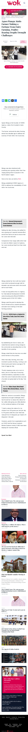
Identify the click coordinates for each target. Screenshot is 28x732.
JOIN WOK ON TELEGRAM (15, 66)
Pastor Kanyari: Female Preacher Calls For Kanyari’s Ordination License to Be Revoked (20, 478)
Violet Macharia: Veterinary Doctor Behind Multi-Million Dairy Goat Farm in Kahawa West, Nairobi (7, 478)
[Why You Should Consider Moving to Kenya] (14, 564)
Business (4, 572)
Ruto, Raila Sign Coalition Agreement (12, 679)
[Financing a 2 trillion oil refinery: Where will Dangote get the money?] (14, 515)
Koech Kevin (7, 682)
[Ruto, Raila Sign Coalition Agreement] (14, 671)
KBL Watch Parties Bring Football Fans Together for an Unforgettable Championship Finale (13, 630)
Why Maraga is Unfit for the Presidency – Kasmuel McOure (12, 702)
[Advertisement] (14, 84)
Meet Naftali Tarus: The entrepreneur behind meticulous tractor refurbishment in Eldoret (14, 591)
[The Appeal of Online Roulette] (14, 658)
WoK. (19, 179)
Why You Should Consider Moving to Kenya (13, 575)
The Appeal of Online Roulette (10, 649)
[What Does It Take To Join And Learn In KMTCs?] (14, 620)
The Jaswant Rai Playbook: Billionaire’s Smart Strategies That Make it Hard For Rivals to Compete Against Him (13, 548)
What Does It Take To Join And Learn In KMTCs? (13, 610)
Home (3, 16)
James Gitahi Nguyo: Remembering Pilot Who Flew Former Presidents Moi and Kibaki (13, 707)
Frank (11, 731)
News (3, 627)
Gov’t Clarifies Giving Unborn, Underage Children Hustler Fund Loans (12, 696)
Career (3, 608)
